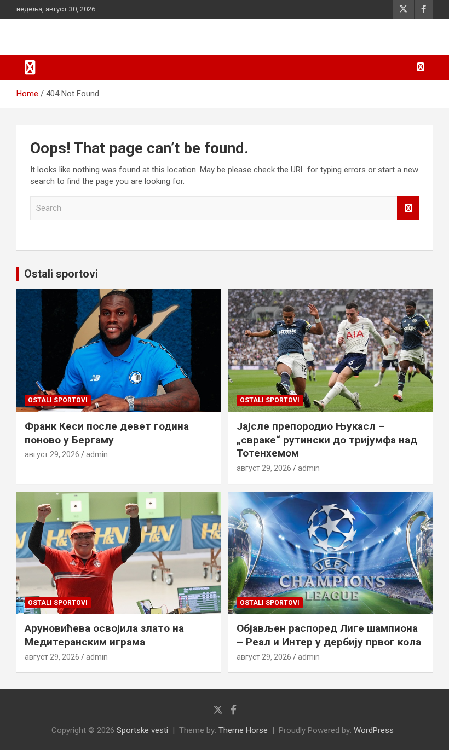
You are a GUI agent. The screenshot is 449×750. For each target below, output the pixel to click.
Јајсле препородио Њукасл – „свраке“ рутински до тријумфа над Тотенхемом (327, 439)
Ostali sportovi (61, 273)
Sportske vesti (142, 730)
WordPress (374, 730)
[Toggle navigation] (30, 67)
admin (97, 454)
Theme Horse (243, 730)
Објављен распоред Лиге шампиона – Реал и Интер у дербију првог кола (329, 635)
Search (408, 208)
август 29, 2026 (52, 454)
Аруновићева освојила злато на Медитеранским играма (104, 635)
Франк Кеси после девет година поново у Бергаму (107, 433)
